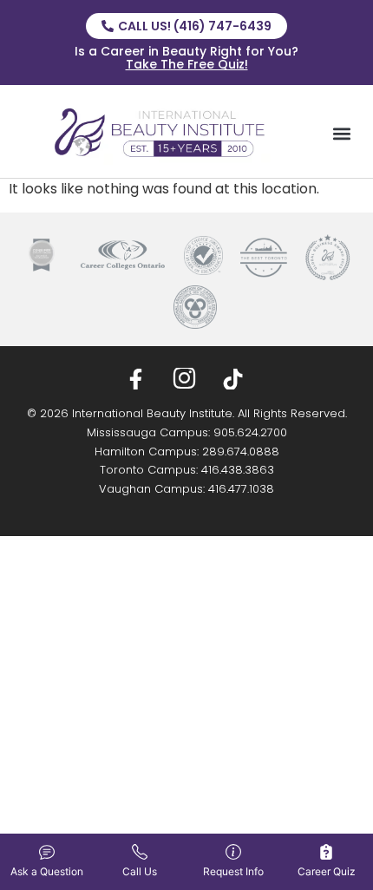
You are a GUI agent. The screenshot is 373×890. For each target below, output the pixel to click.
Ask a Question (46, 871)
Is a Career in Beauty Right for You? (186, 58)
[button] (341, 133)
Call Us (139, 871)
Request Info (233, 871)
